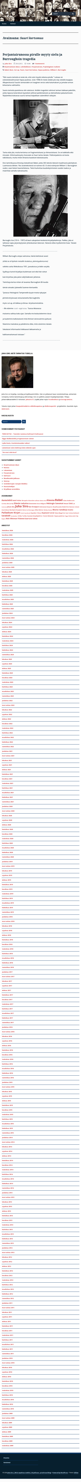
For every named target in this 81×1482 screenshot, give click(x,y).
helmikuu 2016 (7, 1073)
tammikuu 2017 (8, 1022)
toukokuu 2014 (7, 1170)
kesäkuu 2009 (7, 1441)
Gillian (76, 1472)
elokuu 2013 (6, 1211)
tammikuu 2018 (8, 967)
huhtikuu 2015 (7, 1119)
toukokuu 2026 (7, 540)
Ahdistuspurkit (50, 406)
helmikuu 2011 (7, 1349)
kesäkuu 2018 (7, 944)
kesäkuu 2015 (7, 1110)
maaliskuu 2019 (8, 903)
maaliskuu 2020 (8, 848)
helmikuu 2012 (7, 1294)
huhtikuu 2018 (7, 954)
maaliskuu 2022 (8, 737)
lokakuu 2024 (7, 622)
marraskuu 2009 (8, 1418)
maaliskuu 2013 (8, 1234)
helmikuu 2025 (7, 604)
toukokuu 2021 (7, 783)
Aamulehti (7, 500)
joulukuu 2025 (7, 563)
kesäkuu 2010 (7, 1386)
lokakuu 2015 (7, 1092)
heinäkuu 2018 (7, 940)
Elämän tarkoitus (21, 503)
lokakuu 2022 (7, 710)
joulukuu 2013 (7, 1193)
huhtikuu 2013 (7, 1229)
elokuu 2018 (6, 935)
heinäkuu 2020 (7, 829)
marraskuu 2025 (8, 567)
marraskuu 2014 (8, 1142)
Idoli (71, 504)
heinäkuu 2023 (7, 673)
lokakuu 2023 (7, 659)
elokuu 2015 (6, 1101)
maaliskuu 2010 (8, 1400)
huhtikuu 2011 (7, 1340)
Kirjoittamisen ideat (12, 67)
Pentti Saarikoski (25, 513)
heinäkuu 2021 (7, 774)
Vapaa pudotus (43, 70)
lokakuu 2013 (7, 1202)
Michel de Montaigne (28, 510)
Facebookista (53, 399)
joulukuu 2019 (7, 862)
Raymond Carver (48, 513)
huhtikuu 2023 (7, 687)
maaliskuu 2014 (8, 1179)
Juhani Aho (11, 507)
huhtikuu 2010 (7, 1395)
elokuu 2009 (6, 1432)
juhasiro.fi (30, 399)
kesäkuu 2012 (7, 1275)
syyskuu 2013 (7, 1206)
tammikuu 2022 (8, 747)
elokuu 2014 (6, 1156)
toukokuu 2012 (7, 1280)
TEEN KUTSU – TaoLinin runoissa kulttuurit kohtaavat (22, 434)
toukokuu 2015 (7, 1114)
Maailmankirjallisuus (12, 478)
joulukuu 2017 (7, 972)
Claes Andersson (68, 500)
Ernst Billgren (41, 503)
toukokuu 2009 (7, 1446)
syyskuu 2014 (7, 1151)
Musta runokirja (60, 510)
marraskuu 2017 (8, 976)
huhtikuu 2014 (7, 1174)
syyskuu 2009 (7, 1427)
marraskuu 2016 (8, 1032)
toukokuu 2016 (7, 1059)
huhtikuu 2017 (7, 1009)
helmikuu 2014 (7, 1184)
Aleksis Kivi (43, 500)
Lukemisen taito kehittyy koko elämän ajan (19, 448)
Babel (7, 70)
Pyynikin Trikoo (36, 513)
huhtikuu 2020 (7, 843)
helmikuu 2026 (7, 553)
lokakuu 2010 (7, 1367)
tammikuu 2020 (8, 857)
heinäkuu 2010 (7, 1381)
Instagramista (66, 399)
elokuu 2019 (6, 880)
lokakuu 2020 (7, 816)
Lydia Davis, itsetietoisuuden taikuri (16, 443)
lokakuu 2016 (7, 1036)
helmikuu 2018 (7, 963)
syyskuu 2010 (7, 1372)
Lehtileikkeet (26, 67)
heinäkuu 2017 (7, 995)
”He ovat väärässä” (9, 452)
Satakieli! (6, 516)
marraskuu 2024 (8, 618)
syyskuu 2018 (7, 931)
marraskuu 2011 (8, 1308)
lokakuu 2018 (7, 926)
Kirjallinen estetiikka (12, 489)
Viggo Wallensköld (70, 516)
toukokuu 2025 (7, 590)
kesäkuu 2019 (7, 889)
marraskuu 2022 (8, 705)
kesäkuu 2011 (7, 1331)
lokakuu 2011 (7, 1312)
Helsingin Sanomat (54, 503)
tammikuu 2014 (8, 1188)
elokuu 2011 (6, 1321)
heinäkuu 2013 (7, 1216)
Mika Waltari (39, 510)
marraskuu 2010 (8, 1363)
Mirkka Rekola (48, 510)
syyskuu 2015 (7, 1096)
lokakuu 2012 (7, 1257)
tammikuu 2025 (8, 609)
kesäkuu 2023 (7, 678)
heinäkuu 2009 (7, 1436)
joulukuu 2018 (7, 917)
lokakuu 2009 (7, 1423)
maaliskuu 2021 (8, 793)
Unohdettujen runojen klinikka (15, 484)
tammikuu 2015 (8, 1133)
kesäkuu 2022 (7, 724)
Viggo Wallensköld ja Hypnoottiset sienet (18, 439)
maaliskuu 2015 (8, 1124)
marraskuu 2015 (8, 1087)
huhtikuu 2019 (7, 898)
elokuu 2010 (6, 1377)
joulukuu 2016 (7, 1027)
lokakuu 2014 (7, 1147)
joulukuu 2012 (7, 1248)
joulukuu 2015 (7, 1082)
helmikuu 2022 (7, 742)
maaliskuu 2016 (8, 1068)
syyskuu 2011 (7, 1317)
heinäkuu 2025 (7, 581)
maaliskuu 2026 (8, 549)
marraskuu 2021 (8, 756)
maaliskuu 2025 (8, 599)
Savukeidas (14, 516)
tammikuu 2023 (8, 696)
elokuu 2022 (6, 719)
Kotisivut (13, 24)
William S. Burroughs (58, 70)
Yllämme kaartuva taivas (27, 519)
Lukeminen (8, 470)
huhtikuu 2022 (7, 733)
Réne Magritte (60, 513)
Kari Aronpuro (34, 507)
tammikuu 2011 (8, 1354)
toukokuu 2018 (7, 949)
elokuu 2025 (6, 576)
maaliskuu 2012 (8, 1289)
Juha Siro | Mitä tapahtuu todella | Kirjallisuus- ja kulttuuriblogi (29, 1472)
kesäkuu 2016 (7, 1055)
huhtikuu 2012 (7, 1285)
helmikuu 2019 (7, 908)
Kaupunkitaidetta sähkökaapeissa (29, 406)
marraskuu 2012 (8, 1252)
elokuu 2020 (6, 825)
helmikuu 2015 (7, 1128)
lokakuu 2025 (7, 572)
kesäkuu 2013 (7, 1220)
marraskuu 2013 (8, 1197)
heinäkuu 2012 (7, 1271)
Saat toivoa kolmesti (72, 513)
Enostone (32, 503)
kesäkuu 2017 (7, 1000)
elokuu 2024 (6, 632)
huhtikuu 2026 (7, 544)
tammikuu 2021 (8, 802)
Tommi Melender (48, 516)
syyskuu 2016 (7, 1041)
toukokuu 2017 (7, 1004)
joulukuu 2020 (7, 806)
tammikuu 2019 (8, 912)
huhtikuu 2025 (7, 595)
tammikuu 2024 (8, 655)
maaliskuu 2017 (8, 1013)
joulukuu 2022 (7, 701)
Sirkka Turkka (22, 516)
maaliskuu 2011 (8, 1344)
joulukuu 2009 (7, 1413)
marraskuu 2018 (8, 921)
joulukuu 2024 (7, 613)
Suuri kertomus (31, 70)
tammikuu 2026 (8, 558)
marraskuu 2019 (8, 866)
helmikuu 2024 (7, 650)
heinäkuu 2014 (7, 1160)
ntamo (70, 510)
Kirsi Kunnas (70, 507)
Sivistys (6, 481)
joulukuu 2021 (7, 751)
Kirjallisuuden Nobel (59, 507)
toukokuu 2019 (7, 894)
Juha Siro (8, 64)
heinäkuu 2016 (7, 1050)
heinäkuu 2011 (7, 1326)
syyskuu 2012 (7, 1262)
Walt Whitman (11, 519)
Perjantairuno (37, 67)
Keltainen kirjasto (46, 507)
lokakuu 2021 (7, 760)
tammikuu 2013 (8, 1243)
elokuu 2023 (6, 668)
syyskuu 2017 (7, 986)
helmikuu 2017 (7, 1018)
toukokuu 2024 (7, 641)
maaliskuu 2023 (8, 691)
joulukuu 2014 (7, 1138)
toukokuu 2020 (7, 839)
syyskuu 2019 (7, 875)
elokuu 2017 (6, 990)
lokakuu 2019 (7, 871)
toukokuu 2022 (7, 728)
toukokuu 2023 (7, 682)
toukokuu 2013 (7, 1225)
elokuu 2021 (6, 770)
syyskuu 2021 (7, 765)
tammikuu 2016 (8, 1078)
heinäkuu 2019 (7, 885)
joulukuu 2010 (7, 1358)
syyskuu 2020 (7, 820)
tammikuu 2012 (8, 1298)
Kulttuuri (7, 476)
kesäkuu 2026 (7, 535)
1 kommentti (39, 64)
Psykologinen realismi (51, 67)
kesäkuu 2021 (7, 779)
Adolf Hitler (17, 500)
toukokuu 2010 (7, 1390)
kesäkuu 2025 (7, 586)
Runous (6, 468)
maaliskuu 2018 (8, 958)
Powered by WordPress (60, 1472)
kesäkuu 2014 (7, 1165)
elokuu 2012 (6, 1266)
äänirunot (5, 409)
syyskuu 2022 (7, 714)
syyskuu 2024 (7, 627)
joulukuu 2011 (7, 1303)
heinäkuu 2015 (7, 1105)
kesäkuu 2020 (7, 834)
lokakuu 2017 (7, 981)
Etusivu (4, 24)
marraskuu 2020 (8, 811)
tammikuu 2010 (8, 1409)
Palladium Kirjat (11, 512)
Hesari (66, 503)
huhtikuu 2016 (7, 1064)
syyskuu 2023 (7, 664)
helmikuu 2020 (7, 852)
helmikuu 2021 (7, 797)
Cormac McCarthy (7, 503)
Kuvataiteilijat (9, 486)
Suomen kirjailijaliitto (34, 516)
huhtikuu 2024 (7, 645)
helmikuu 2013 (7, 1239)
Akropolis (25, 500)
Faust (22, 70)
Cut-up (16, 70)
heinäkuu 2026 (7, 530)
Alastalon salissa (33, 500)
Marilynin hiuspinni (15, 510)
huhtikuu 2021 (7, 788)
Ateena (51, 500)
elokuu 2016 (6, 1046)
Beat (11, 70)
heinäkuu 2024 (7, 636)
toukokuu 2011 (7, 1335)
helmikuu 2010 (7, 1404)
